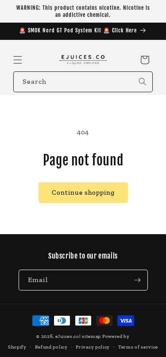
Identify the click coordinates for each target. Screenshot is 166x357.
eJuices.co (67, 336)
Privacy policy (93, 347)
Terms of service (138, 347)
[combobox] (83, 82)
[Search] (142, 81)
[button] (17, 60)
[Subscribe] (137, 280)
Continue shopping (83, 192)
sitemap (91, 336)
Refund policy (51, 347)
